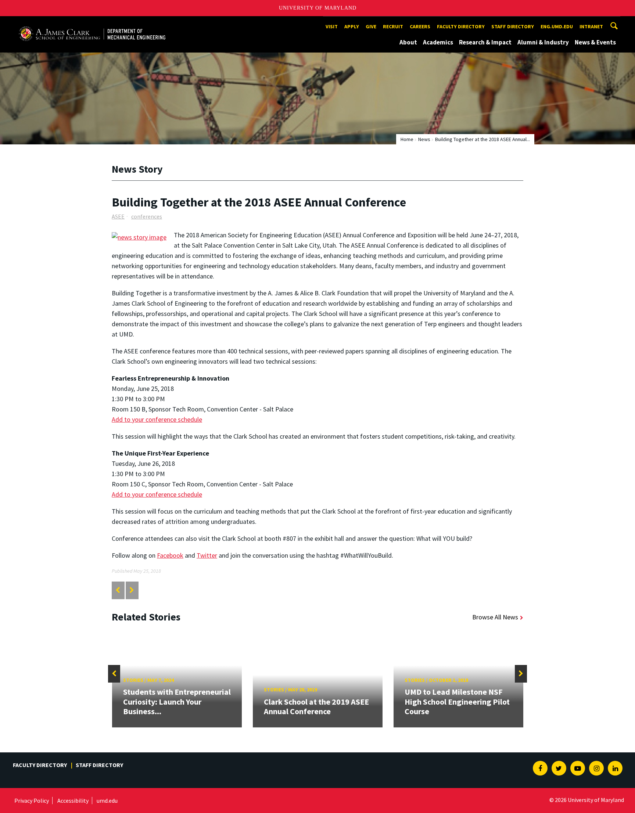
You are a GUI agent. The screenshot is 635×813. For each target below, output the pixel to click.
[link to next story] (131, 590)
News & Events (595, 42)
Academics (438, 42)
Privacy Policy (31, 800)
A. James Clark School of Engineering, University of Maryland (91, 23)
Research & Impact (485, 42)
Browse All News (495, 617)
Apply (351, 26)
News (424, 139)
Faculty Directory (461, 26)
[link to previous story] (117, 590)
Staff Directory (512, 26)
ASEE (118, 216)
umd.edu (107, 800)
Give (371, 26)
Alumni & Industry (543, 42)
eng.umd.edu (557, 26)
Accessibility (73, 800)
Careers (420, 26)
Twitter (207, 555)
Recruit (393, 26)
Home (407, 139)
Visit (332, 26)
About (408, 42)
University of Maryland (317, 8)
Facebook (170, 555)
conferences (146, 216)
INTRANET (591, 26)
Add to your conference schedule (157, 419)
